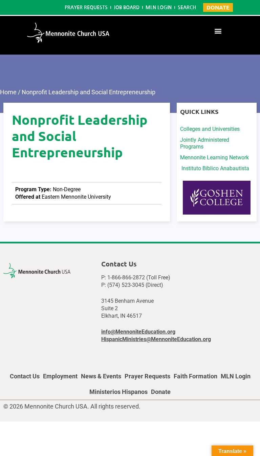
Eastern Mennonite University (76, 197)
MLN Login (159, 7)
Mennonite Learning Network (214, 157)
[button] (218, 30)
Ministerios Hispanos (118, 391)
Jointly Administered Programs (204, 143)
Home (8, 92)
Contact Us (25, 376)
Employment (60, 376)
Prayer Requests (86, 7)
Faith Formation (195, 376)
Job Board (126, 7)
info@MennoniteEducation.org (138, 332)
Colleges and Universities (210, 129)
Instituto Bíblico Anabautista (214, 168)
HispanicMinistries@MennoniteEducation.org (156, 339)
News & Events (101, 376)
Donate (161, 391)
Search (187, 7)
